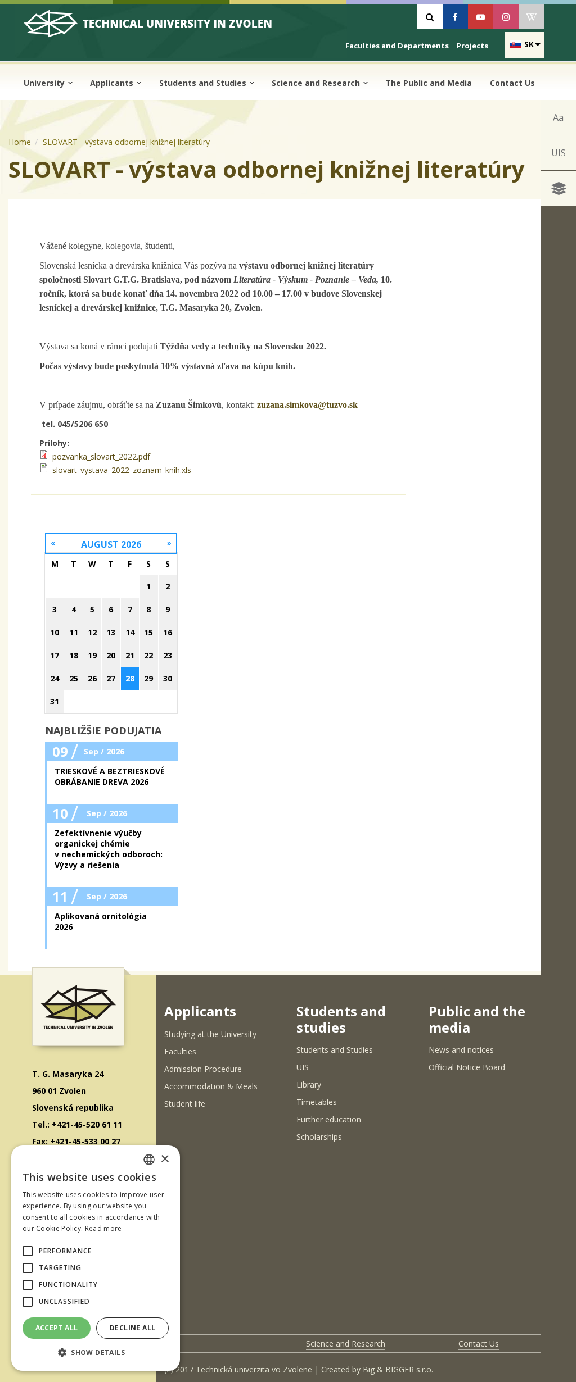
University (45, 83)
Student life (184, 1103)
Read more (103, 1228)
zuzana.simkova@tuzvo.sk (307, 405)
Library (308, 1084)
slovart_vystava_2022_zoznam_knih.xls (121, 470)
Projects (472, 45)
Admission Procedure (203, 1068)
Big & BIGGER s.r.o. (398, 1369)
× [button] (164, 1159)
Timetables (316, 1102)
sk (529, 44)
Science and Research (317, 83)
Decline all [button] (132, 1328)
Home (19, 142)
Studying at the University (210, 1034)
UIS (558, 153)
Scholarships (319, 1136)
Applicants (113, 83)
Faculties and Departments (397, 45)
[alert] (95, 1258)
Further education (328, 1119)
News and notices (461, 1049)
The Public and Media (428, 83)
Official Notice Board (467, 1067)
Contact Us (512, 83)
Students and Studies (204, 83)
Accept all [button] (56, 1328)
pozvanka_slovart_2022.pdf (101, 456)
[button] (27, 1251)
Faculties (180, 1051)
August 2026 (111, 544)
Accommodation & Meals (211, 1086)
